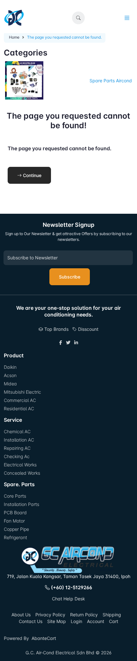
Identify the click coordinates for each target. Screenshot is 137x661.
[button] (78, 17)
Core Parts (15, 496)
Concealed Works (22, 473)
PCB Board (15, 512)
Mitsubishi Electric (22, 392)
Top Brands (55, 329)
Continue (31, 175)
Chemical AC (17, 431)
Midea (10, 383)
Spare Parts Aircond (111, 80)
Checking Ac (17, 456)
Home (14, 37)
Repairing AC (17, 448)
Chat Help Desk (68, 598)
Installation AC (19, 439)
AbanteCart (44, 638)
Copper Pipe (16, 529)
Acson (10, 375)
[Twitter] (68, 342)
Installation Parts (21, 504)
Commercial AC (20, 400)
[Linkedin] (76, 342)
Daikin (10, 367)
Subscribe (69, 276)
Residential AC (19, 408)
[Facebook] (60, 342)
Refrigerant (15, 537)
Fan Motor (14, 521)
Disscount (87, 329)
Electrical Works (20, 464)
